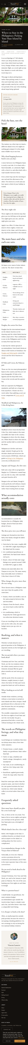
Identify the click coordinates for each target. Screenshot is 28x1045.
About (2, 1008)
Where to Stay (6, 29)
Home (2, 51)
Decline (8, 1041)
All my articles (14, 961)
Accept (20, 1041)
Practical (3, 990)
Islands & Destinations (6, 987)
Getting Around (4, 995)
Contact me (7, 1029)
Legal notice (4, 1012)
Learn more (21, 1037)
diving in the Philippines (15, 458)
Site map (3, 1017)
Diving (2, 997)
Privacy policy (4, 1015)
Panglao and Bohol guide (9, 353)
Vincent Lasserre (8, 44)
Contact (3, 1010)
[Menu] (25, 4)
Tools (2, 992)
